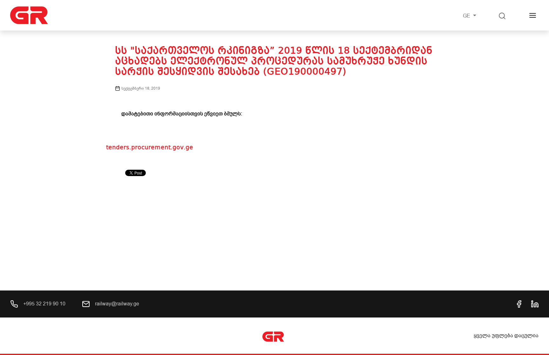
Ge (467, 15)
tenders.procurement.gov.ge (149, 148)
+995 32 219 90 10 (43, 303)
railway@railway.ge (116, 303)
